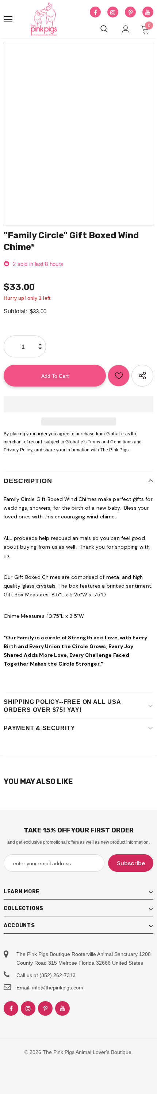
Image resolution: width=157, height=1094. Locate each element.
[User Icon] (126, 29)
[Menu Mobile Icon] (8, 19)
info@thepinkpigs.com (57, 988)
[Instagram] (112, 12)
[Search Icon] (104, 29)
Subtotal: (15, 311)
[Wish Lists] (119, 376)
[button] (78, 404)
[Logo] (43, 19)
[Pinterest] (130, 12)
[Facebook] (95, 12)
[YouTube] (147, 12)
